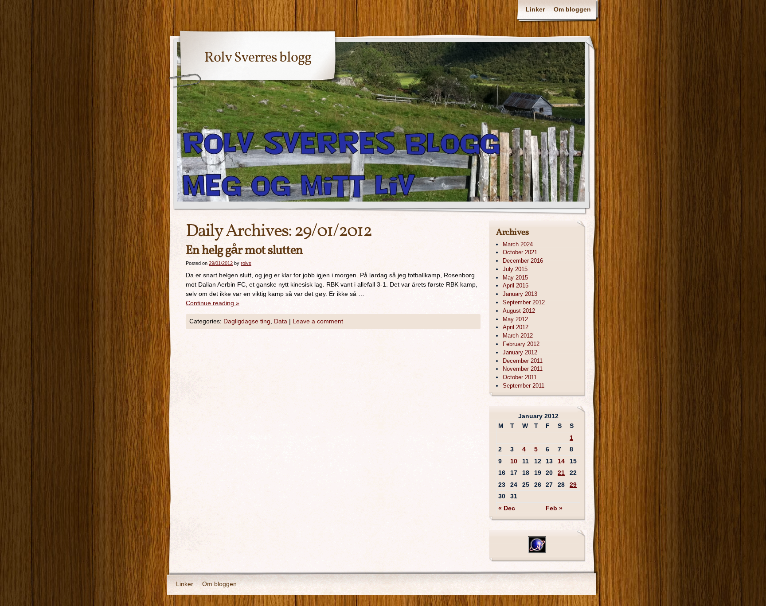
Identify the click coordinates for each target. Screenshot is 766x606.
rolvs (246, 263)
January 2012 (520, 352)
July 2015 (515, 269)
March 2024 (518, 244)
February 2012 (521, 344)
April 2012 (515, 327)
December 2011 (523, 360)
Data (280, 321)
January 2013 (520, 294)
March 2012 (518, 335)
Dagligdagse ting (246, 321)
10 (513, 461)
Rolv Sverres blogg (257, 58)
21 (561, 472)
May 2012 (515, 319)
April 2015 (515, 285)
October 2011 (520, 377)
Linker (535, 9)
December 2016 (523, 260)
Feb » (554, 508)
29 (573, 484)
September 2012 (524, 302)
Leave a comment (318, 321)
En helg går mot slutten (244, 250)
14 (561, 461)
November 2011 (523, 368)
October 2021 (520, 252)
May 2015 (515, 277)
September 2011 (523, 385)
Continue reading (212, 303)
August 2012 (519, 310)
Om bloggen (572, 9)
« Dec (506, 508)
